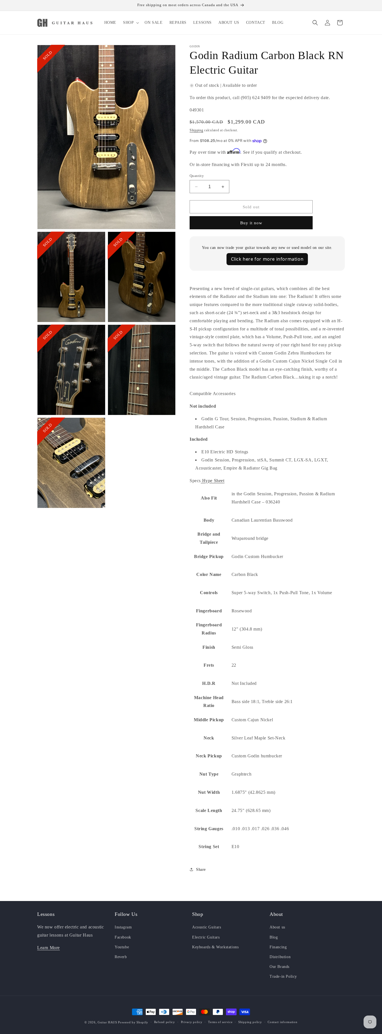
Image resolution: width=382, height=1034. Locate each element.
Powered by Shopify (133, 1022)
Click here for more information (267, 259)
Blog (274, 937)
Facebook (123, 937)
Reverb (121, 957)
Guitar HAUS (107, 1022)
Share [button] (201, 869)
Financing (278, 947)
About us (277, 927)
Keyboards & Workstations (215, 947)
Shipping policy (250, 1022)
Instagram (123, 927)
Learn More (48, 947)
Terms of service (220, 1022)
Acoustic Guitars (206, 927)
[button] (130, 23)
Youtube (122, 947)
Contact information (282, 1022)
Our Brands (279, 967)
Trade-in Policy (283, 976)
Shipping (196, 130)
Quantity (197, 176)
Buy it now (251, 223)
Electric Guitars (206, 937)
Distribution (280, 957)
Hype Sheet (213, 480)
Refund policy (164, 1022)
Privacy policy (191, 1022)
